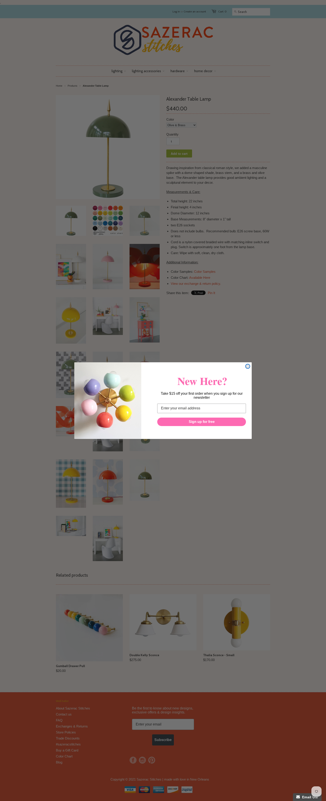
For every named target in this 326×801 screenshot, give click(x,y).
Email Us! (309, 797)
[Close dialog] (247, 366)
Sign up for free (202, 422)
